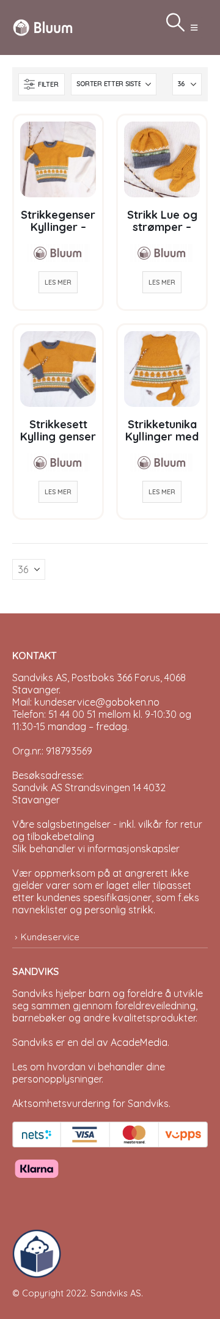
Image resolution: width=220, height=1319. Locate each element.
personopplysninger (56, 1079)
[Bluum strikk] (58, 253)
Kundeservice (50, 937)
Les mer (58, 282)
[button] (194, 27)
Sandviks (32, 993)
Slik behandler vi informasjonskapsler (96, 848)
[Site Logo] (42, 27)
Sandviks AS (115, 1293)
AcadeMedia (139, 1042)
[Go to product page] (58, 159)
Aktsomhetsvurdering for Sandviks (90, 1103)
